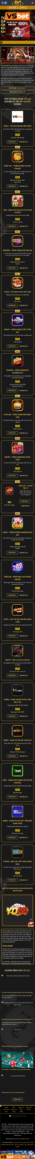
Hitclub (27, 1139)
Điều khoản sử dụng (14, 1109)
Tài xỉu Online (5, 65)
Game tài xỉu (10, 1144)
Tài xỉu (15, 1142)
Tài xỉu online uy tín (21, 1144)
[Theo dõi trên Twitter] (5, 2)
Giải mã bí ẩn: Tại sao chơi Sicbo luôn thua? (13, 1092)
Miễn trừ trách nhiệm (21, 1109)
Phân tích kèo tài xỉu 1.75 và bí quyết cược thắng (14, 1046)
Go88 (22, 1139)
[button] (33, 3)
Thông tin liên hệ (29, 1108)
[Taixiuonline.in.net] (17, 3)
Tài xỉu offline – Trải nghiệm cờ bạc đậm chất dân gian (16, 1069)
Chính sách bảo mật (6, 1109)
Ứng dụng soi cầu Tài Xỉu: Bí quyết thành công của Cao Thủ (17, 1019)
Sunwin (17, 1139)
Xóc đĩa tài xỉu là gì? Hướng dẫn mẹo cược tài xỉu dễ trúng (17, 992)
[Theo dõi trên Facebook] (2, 2)
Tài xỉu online (22, 1142)
